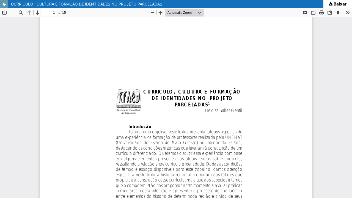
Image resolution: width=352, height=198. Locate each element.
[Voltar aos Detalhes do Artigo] (4, 4)
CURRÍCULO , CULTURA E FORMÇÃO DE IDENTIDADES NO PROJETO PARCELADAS (86, 4)
